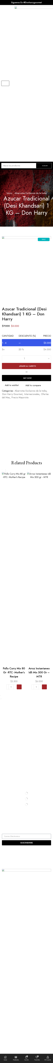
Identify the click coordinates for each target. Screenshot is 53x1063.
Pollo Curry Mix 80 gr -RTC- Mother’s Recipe (14, 672)
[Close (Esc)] (0, 695)
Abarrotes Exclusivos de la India (30, 193)
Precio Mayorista (19, 397)
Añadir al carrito (27, 366)
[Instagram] (7, 820)
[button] (5, 83)
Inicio (9, 193)
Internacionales (31, 394)
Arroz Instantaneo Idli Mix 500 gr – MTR (39, 672)
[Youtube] (11, 820)
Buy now (27, 378)
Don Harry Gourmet (12, 394)
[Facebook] (2, 820)
